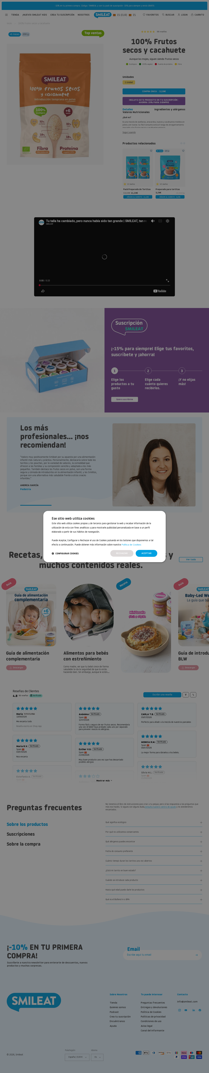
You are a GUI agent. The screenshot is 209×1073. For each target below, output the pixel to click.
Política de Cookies (131, 544)
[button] (65, 553)
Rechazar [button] (122, 553)
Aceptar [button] (146, 553)
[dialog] (104, 536)
